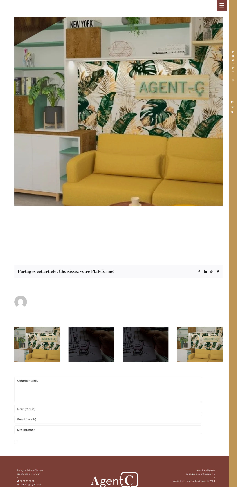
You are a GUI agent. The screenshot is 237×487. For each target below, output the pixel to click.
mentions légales (205, 470)
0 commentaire (91, 252)
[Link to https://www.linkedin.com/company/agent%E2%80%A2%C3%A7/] (232, 112)
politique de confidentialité (200, 474)
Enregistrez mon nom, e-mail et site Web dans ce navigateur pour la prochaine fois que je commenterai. (92, 441)
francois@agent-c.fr (30, 252)
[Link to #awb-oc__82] (222, 5)
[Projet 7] (37, 328)
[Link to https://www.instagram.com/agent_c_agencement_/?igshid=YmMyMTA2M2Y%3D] (232, 107)
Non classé (73, 252)
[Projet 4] (145, 328)
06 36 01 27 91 (27, 481)
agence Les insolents (198, 481)
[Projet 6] (91, 328)
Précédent (198, 3)
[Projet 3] (200, 328)
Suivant (214, 3)
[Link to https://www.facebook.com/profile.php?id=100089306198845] (232, 102)
